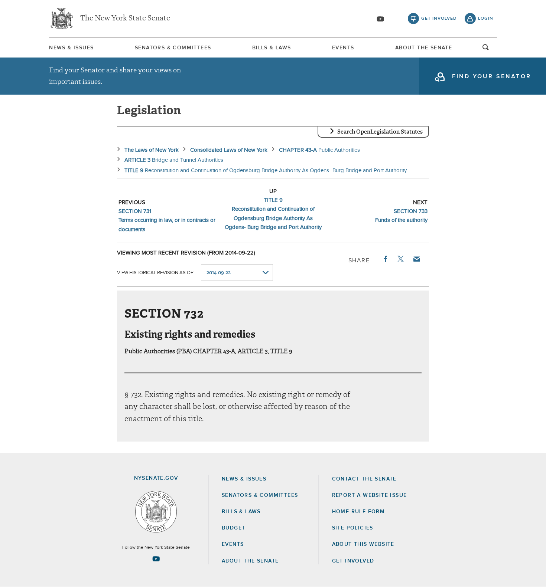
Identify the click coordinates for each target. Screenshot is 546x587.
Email (416, 259)
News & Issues (71, 47)
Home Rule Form (358, 511)
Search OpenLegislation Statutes (380, 131)
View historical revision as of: (155, 272)
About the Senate (250, 561)
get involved (439, 18)
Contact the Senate (364, 479)
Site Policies (352, 528)
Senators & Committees (173, 47)
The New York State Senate (125, 18)
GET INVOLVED (353, 561)
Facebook (385, 259)
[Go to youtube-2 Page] (156, 559)
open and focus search (485, 49)
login (485, 18)
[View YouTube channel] (380, 19)
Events (343, 47)
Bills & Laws (271, 47)
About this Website (363, 544)
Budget (233, 528)
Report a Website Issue (369, 495)
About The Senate (423, 47)
